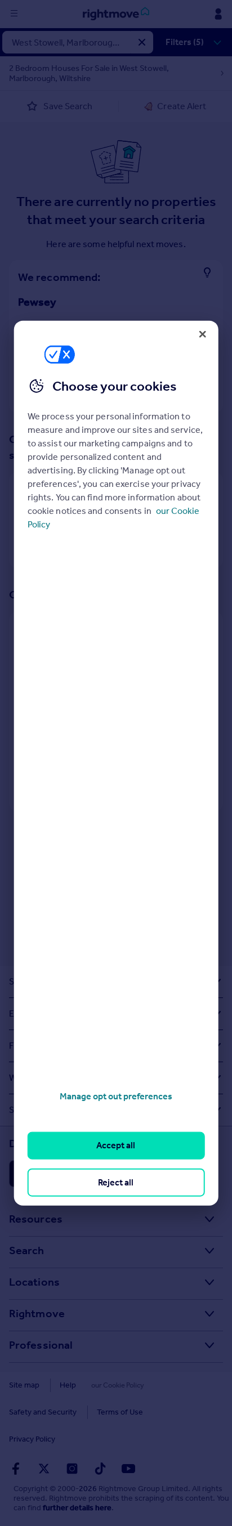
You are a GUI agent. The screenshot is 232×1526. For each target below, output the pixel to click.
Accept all (115, 1145)
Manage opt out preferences (116, 1096)
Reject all (115, 1181)
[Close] (202, 333)
